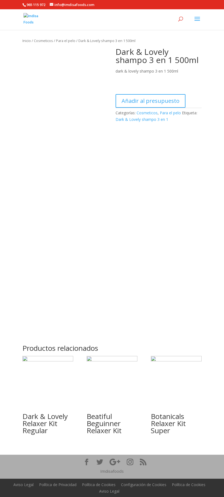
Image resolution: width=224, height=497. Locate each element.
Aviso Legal (23, 484)
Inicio (26, 40)
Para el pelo (65, 40)
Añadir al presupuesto (150, 100)
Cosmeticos (43, 40)
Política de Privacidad (57, 484)
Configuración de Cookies (143, 484)
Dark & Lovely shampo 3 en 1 (142, 119)
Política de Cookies (99, 484)
